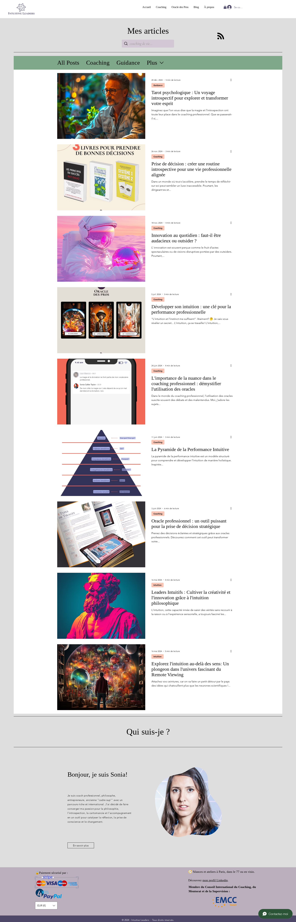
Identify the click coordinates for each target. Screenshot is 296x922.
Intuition (157, 585)
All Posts (68, 62)
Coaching (98, 62)
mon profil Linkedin (215, 880)
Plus (152, 62)
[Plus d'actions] (232, 80)
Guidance (128, 62)
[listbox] (46, 905)
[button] (225, 7)
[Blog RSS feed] (220, 36)
